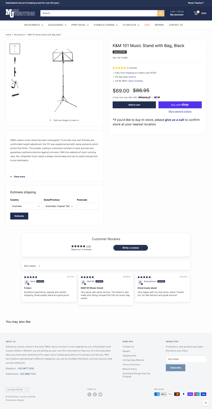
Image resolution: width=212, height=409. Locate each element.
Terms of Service (131, 364)
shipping (129, 72)
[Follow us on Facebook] (89, 394)
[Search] (160, 13)
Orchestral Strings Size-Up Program (136, 375)
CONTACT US (176, 25)
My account (176, 14)
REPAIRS (159, 25)
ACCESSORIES (55, 25)
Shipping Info (129, 355)
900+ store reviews (132, 80)
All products (19, 34)
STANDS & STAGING (104, 25)
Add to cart (134, 104)
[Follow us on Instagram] (95, 394)
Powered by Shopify (15, 400)
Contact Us (128, 346)
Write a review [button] (130, 247)
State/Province (52, 199)
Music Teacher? (196, 3)
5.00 (88, 246)
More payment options (180, 111)
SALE (147, 25)
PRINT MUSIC (78, 25)
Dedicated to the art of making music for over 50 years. (33, 3)
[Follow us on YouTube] (100, 394)
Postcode (82, 199)
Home (8, 34)
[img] (30, 277)
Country (14, 199)
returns (132, 76)
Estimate (19, 216)
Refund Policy (130, 369)
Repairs (126, 351)
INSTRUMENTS (32, 25)
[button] (119, 67)
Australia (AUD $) (15, 390)
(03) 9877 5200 (26, 368)
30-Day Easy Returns (133, 360)
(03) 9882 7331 (28, 374)
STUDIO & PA (129, 25)
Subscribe (175, 367)
